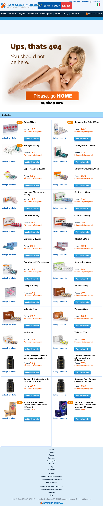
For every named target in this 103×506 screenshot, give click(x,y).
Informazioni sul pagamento (52, 479)
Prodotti (12, 14)
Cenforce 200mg (82, 215)
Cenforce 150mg (31, 215)
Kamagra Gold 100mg (84, 145)
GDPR (51, 473)
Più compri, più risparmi (33, 132)
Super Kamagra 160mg (34, 169)
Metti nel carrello (32, 139)
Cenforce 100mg (82, 192)
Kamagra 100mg (31, 145)
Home (3, 14)
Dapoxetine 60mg (82, 262)
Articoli (58, 14)
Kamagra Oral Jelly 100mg (86, 122)
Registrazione (74, 2)
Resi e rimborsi (51, 482)
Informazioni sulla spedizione (51, 489)
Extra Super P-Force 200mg (36, 262)
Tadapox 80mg (81, 332)
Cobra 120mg (30, 122)
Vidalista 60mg (81, 309)
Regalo (22, 14)
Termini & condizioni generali (51, 476)
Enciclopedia (46, 14)
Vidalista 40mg (30, 309)
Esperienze (33, 14)
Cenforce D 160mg (32, 239)
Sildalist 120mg (81, 239)
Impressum (52, 492)
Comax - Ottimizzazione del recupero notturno (36, 380)
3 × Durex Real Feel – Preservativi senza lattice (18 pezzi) (35, 404)
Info (51, 495)
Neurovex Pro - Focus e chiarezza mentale (85, 380)
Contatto (75, 14)
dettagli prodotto (9, 138)
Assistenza (95, 2)
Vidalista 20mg (81, 285)
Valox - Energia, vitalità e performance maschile (35, 357)
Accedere (85, 2)
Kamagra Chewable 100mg (86, 169)
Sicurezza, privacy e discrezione (51, 486)
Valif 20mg (28, 332)
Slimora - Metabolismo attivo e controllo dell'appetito (84, 358)
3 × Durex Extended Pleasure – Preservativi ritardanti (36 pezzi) (85, 404)
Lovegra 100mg (31, 285)
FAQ (66, 14)
